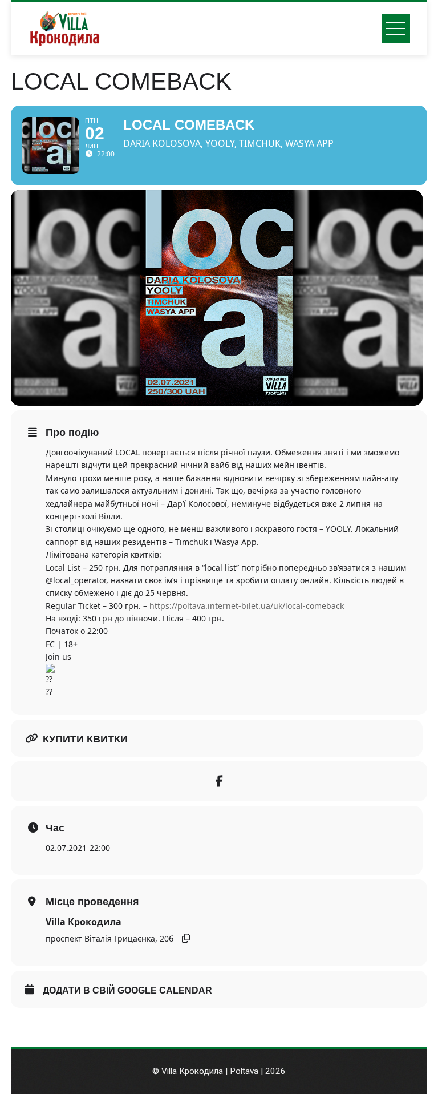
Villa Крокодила (83, 921)
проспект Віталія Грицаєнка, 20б (109, 938)
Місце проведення (92, 902)
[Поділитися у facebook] (219, 781)
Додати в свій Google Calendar (127, 990)
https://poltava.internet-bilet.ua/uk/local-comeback (246, 605)
